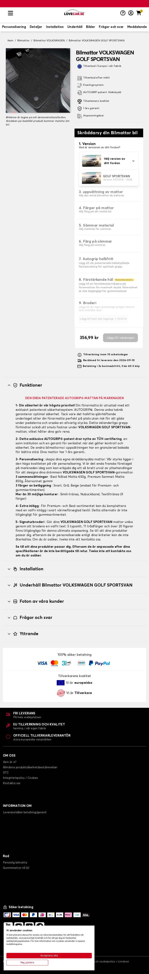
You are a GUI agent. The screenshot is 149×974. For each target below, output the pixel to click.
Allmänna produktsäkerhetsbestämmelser (30, 767)
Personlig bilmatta (15, 862)
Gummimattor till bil (16, 868)
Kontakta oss (11, 783)
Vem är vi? (9, 762)
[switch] (14, 27)
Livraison (123, 961)
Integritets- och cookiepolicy (97, 961)
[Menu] (34, 13)
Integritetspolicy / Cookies (20, 778)
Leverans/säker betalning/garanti (25, 812)
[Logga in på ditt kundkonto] (130, 13)
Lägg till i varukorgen (120, 337)
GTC (6, 772)
